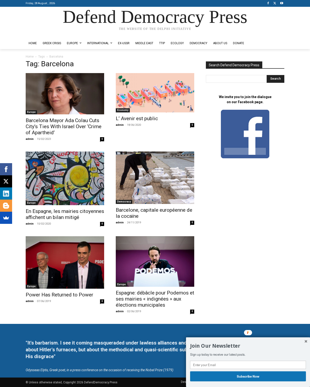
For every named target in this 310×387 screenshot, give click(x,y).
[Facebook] (268, 3)
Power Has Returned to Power (59, 295)
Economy (122, 110)
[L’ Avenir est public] (155, 92)
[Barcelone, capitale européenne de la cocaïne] (155, 177)
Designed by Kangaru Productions (44, 33)
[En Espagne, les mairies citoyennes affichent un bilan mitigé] (65, 178)
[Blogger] (6, 206)
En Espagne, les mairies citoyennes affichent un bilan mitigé (65, 214)
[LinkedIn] (6, 193)
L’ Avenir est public (137, 118)
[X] (275, 3)
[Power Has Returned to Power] (65, 262)
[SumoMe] (6, 218)
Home (30, 56)
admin (30, 139)
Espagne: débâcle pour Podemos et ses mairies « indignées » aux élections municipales (155, 299)
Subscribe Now (248, 376)
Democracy (124, 201)
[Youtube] (281, 3)
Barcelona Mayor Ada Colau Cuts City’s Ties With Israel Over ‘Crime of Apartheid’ (63, 126)
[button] (248, 346)
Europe (31, 112)
